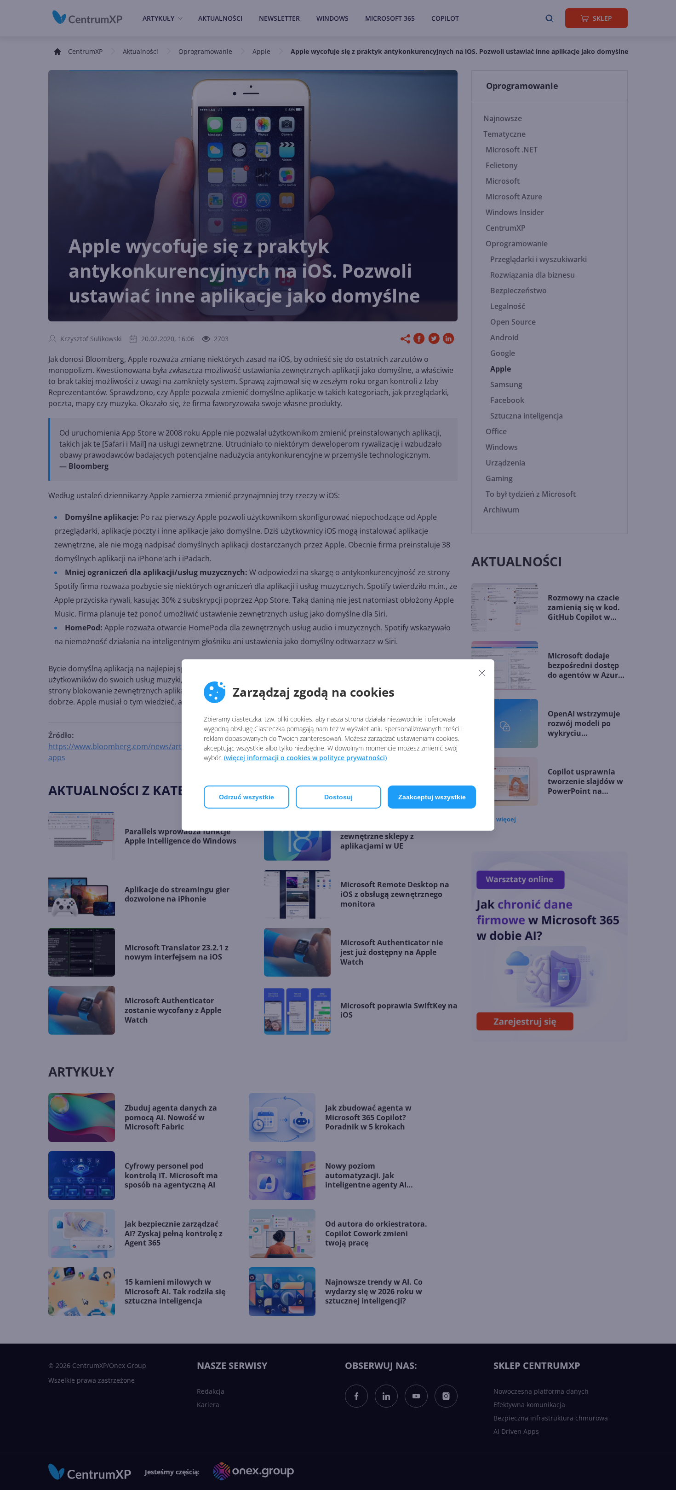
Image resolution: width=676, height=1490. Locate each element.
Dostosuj (338, 797)
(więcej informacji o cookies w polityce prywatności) (305, 757)
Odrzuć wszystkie (246, 797)
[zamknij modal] (482, 672)
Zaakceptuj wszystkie (432, 797)
